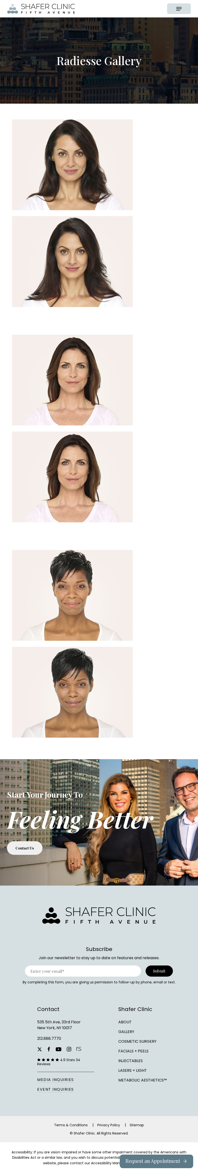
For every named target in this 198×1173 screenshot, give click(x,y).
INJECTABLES (130, 1061)
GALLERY (126, 1031)
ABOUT (125, 1022)
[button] (179, 8)
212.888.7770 (49, 1038)
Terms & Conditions (71, 1125)
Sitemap (137, 1125)
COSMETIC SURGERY (137, 1041)
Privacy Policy (108, 1125)
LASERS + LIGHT (132, 1070)
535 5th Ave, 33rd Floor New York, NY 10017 (59, 1025)
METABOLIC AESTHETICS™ (142, 1080)
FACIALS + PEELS (133, 1051)
